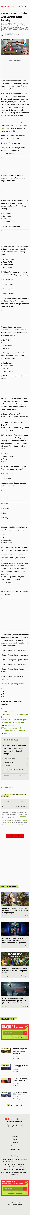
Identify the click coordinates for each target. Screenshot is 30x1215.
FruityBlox (15, 1172)
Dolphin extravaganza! (12, 728)
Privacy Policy (19, 1037)
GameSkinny (20, 1167)
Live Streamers (9, 762)
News (7, 9)
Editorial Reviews (10, 758)
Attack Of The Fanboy (9, 1162)
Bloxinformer (24, 1172)
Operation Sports (9, 1169)
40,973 (17, 1105)
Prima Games (22, 1162)
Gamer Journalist (10, 1167)
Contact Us (15, 1142)
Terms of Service (11, 1037)
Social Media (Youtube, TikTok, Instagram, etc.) (14, 770)
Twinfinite (17, 1159)
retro (13, 794)
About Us (15, 1136)
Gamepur (24, 1159)
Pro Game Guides (7, 1159)
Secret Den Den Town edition (14, 731)
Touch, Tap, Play (6, 1172)
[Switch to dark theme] (25, 6)
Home (2, 9)
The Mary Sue (20, 1169)
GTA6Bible (14, 1174)
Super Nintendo (19, 794)
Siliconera (7, 1164)
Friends (7, 765)
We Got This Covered (18, 1164)
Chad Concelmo (8, 33)
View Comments (15, 836)
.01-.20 (3, 709)
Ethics (15, 1139)
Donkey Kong (8, 794)
